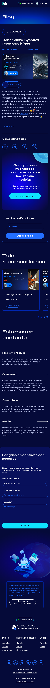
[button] (42, 3)
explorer (24, 113)
